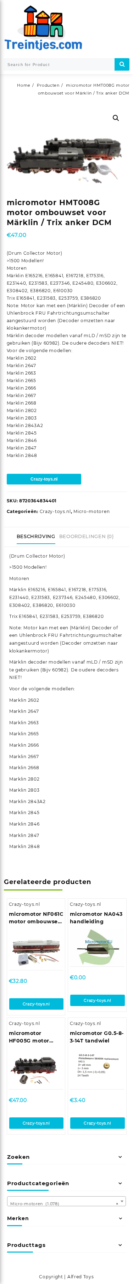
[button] (116, 118)
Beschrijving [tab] (36, 536)
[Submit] (122, 64)
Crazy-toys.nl (44, 479)
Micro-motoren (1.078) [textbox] (64, 1203)
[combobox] (66, 1201)
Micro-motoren (91, 511)
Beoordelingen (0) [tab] (86, 536)
